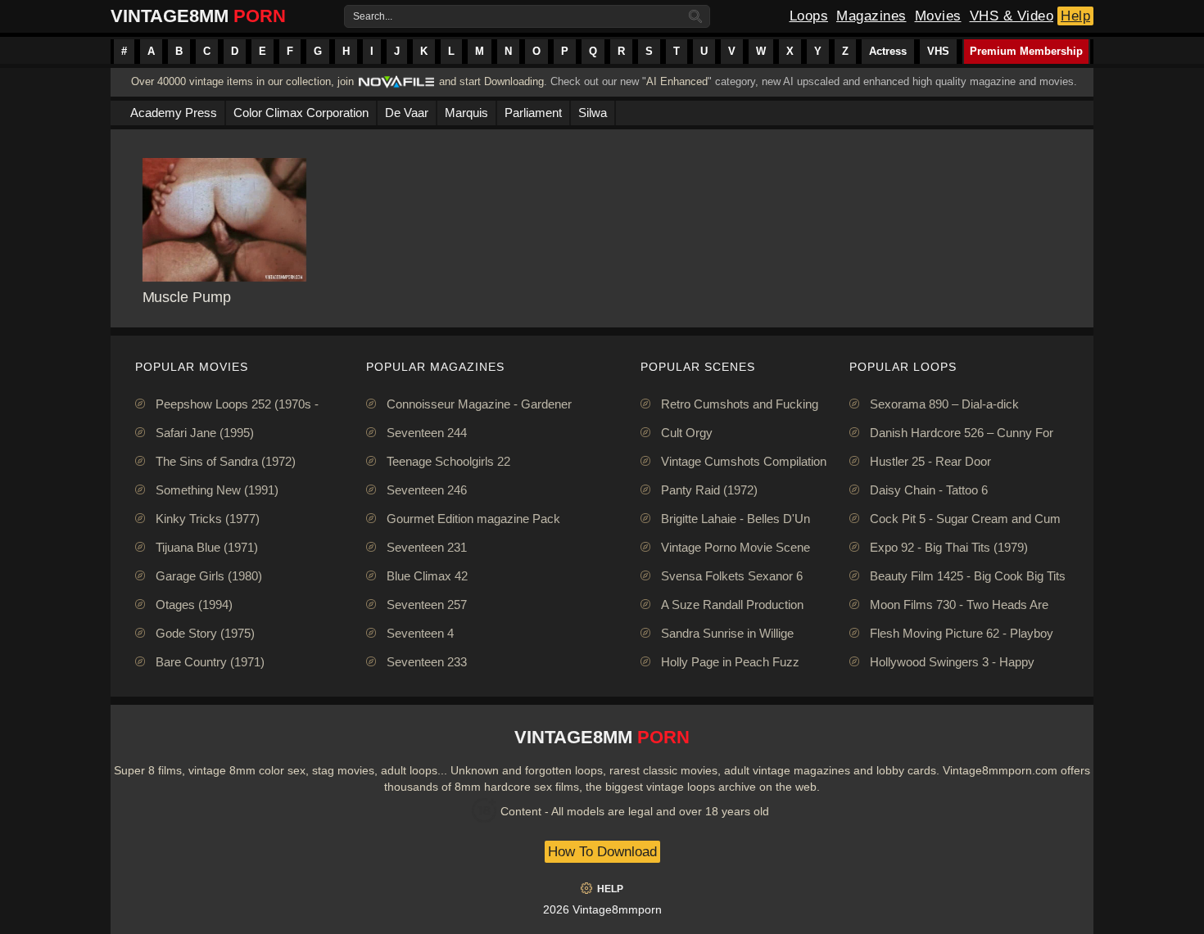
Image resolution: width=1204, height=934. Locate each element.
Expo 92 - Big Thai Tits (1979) (949, 547)
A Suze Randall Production (732, 604)
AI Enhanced (677, 81)
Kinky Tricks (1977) (208, 519)
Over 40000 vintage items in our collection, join (242, 81)
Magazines (871, 16)
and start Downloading (491, 81)
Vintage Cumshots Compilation (743, 461)
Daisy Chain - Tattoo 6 (929, 490)
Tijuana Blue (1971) (207, 547)
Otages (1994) (194, 604)
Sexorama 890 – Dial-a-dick (944, 404)
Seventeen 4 (420, 633)
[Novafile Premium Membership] (396, 86)
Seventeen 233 (427, 662)
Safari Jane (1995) (205, 433)
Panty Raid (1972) (709, 490)
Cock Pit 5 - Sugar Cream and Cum (965, 519)
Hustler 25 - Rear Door (930, 461)
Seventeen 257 (427, 604)
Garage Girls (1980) (209, 576)
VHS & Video (1012, 16)
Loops (809, 16)
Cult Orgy (687, 433)
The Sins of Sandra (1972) (226, 461)
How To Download (602, 852)
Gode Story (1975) (205, 633)
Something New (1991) (217, 490)
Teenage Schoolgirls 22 (448, 461)
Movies (938, 16)
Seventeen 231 (427, 547)
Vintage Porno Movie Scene (735, 547)
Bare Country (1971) (210, 662)
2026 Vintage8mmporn (602, 909)
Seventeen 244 (427, 433)
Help (1075, 16)
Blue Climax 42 (427, 576)
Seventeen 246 (427, 490)
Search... (372, 16)
